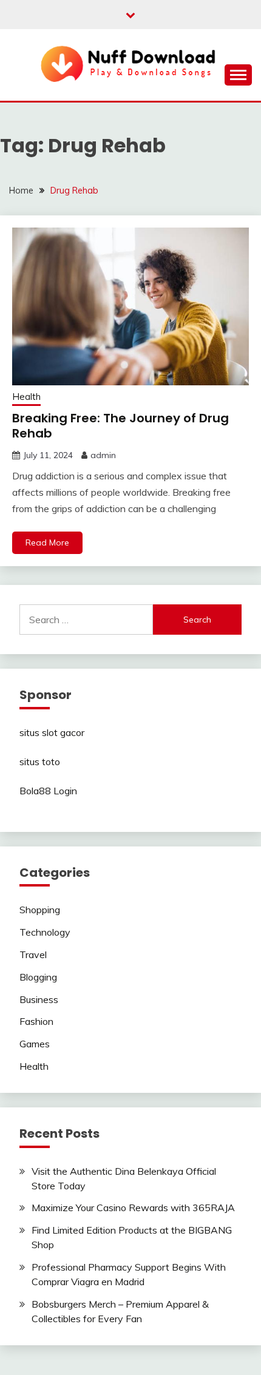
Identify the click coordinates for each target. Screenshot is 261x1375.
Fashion (36, 1021)
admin (103, 455)
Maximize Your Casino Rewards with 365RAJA (133, 1207)
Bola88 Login (48, 791)
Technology (44, 932)
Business (38, 999)
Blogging (38, 977)
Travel (33, 954)
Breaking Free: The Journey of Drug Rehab (120, 426)
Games (34, 1044)
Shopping (39, 910)
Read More (47, 542)
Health (26, 396)
